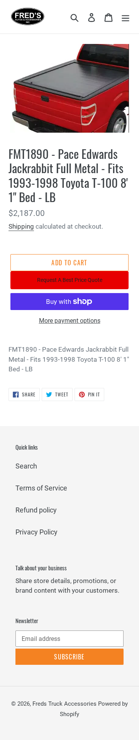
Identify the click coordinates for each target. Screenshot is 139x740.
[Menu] (125, 17)
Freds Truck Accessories (65, 703)
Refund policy (36, 510)
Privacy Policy (36, 532)
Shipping (21, 226)
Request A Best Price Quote (69, 280)
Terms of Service (41, 488)
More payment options (69, 320)
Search (26, 466)
